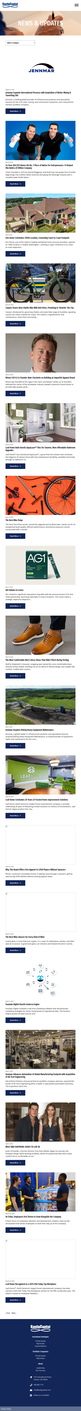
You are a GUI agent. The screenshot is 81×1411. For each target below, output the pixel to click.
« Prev (8, 1313)
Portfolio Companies (40, 1351)
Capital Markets (40, 1346)
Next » (14, 1313)
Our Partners (40, 1370)
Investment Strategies (40, 1337)
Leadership (40, 1368)
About (40, 1364)
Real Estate (40, 1343)
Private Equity (40, 1341)
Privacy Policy (6, 1409)
